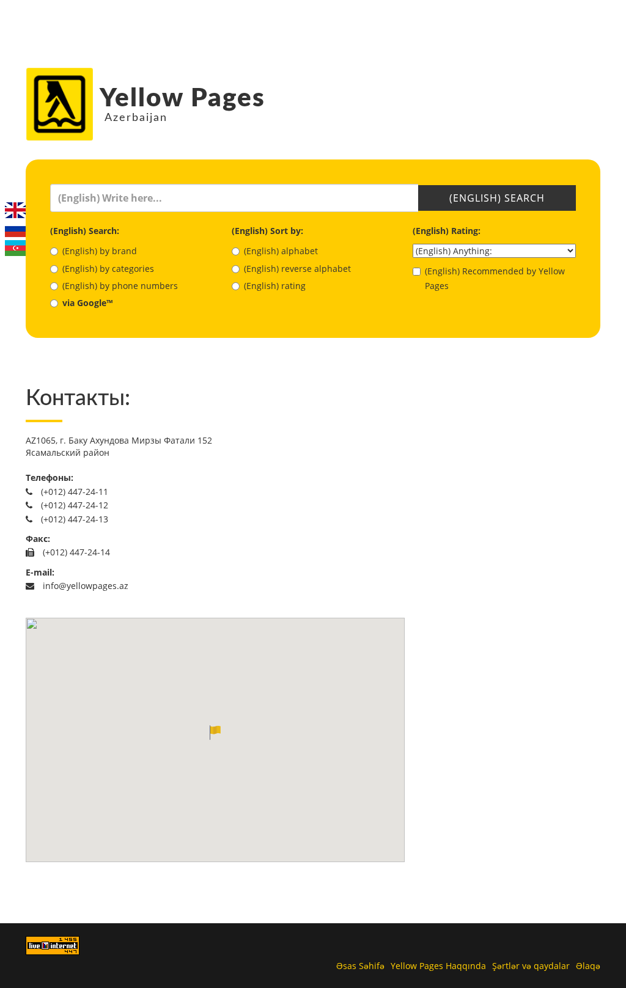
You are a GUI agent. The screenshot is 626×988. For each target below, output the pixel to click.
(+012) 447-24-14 (75, 552)
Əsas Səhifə (360, 966)
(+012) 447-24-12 (73, 505)
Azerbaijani (15, 248)
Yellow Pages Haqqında (438, 966)
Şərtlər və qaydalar (531, 966)
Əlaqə (588, 966)
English (15, 210)
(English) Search (497, 198)
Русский (15, 229)
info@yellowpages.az (84, 585)
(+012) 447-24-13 (73, 519)
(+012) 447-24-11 (73, 491)
